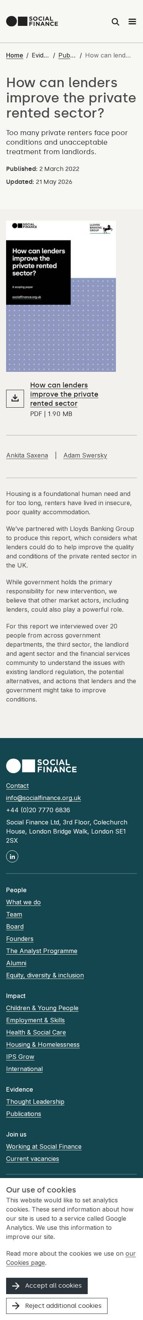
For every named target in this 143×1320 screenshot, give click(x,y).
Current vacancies (32, 1158)
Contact (17, 785)
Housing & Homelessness (43, 1044)
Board (15, 926)
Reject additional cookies (63, 1305)
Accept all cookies (53, 1285)
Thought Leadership (35, 1101)
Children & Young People (42, 1008)
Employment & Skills (35, 1020)
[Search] (115, 21)
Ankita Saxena (27, 455)
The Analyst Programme (41, 951)
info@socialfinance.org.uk (43, 798)
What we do (23, 902)
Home (14, 55)
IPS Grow (20, 1056)
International (24, 1069)
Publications (67, 55)
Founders (20, 938)
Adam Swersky (85, 455)
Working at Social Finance (44, 1146)
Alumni (16, 963)
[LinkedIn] (12, 856)
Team (14, 914)
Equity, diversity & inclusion (45, 975)
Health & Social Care (36, 1032)
